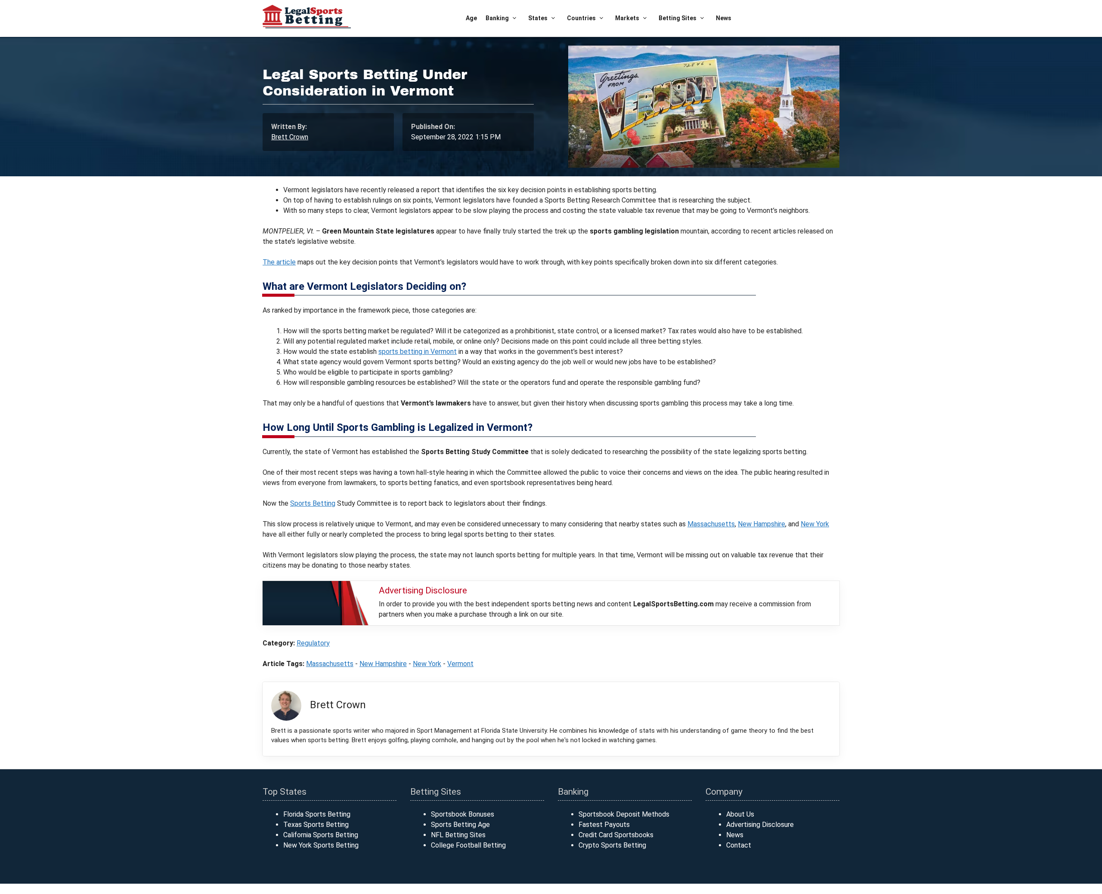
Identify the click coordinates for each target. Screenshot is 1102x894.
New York (815, 524)
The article (279, 262)
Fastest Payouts (604, 824)
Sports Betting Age (460, 824)
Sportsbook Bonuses (462, 814)
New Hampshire (761, 524)
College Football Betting (468, 845)
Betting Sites (677, 18)
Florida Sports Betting (316, 814)
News (723, 18)
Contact (738, 845)
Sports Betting (312, 503)
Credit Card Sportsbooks (616, 835)
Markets (627, 18)
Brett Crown (289, 137)
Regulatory (313, 643)
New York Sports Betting (321, 845)
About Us (740, 814)
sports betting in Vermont (417, 351)
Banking (497, 18)
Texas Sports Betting (316, 824)
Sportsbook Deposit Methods (624, 814)
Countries (581, 18)
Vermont (460, 664)
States (538, 18)
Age (471, 18)
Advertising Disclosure (760, 824)
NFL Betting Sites (458, 835)
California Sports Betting (320, 835)
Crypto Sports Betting (612, 845)
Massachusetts (711, 524)
